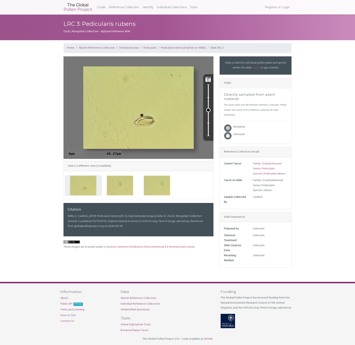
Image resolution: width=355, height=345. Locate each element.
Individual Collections (172, 7)
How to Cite (68, 315)
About (64, 298)
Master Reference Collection (97, 48)
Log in (256, 67)
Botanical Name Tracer (134, 330)
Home (70, 48)
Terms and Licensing (72, 309)
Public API (71, 304)
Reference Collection (124, 7)
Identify (147, 7)
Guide (101, 7)
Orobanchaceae (129, 48)
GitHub (208, 339)
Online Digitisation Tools (136, 324)
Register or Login (277, 7)
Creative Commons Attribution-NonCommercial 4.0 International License (150, 247)
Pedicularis (149, 48)
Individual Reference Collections (140, 304)
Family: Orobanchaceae (267, 163)
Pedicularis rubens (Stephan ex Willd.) (183, 48)
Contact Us (67, 321)
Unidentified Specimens (135, 309)
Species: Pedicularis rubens (269, 173)
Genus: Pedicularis (264, 168)
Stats (193, 7)
